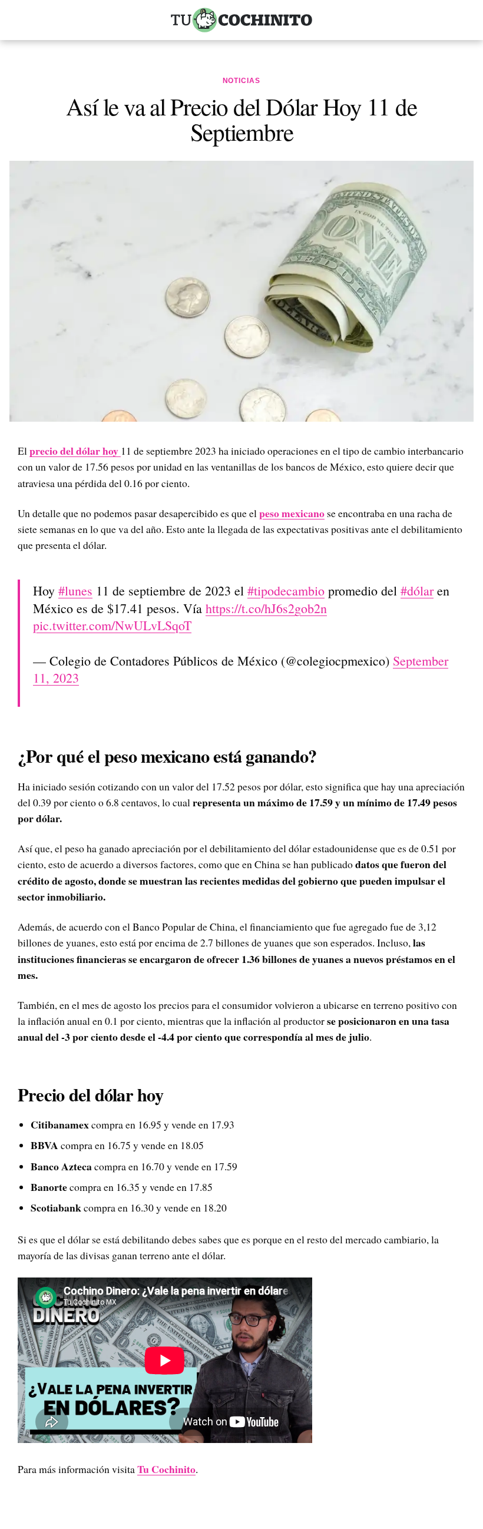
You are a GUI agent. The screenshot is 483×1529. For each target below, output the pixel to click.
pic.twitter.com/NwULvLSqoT (112, 625)
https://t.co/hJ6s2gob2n (266, 608)
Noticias (242, 81)
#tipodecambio (286, 590)
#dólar (417, 590)
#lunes (75, 590)
